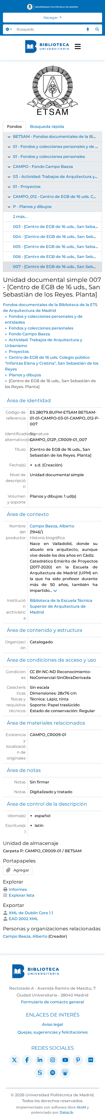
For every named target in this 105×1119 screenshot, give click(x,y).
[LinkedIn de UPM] (39, 1060)
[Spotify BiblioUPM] (52, 1073)
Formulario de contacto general (52, 1002)
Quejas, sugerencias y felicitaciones (53, 1032)
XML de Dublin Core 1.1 (31, 913)
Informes (18, 889)
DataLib (66, 1112)
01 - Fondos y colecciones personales (49, 156)
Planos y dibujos (25, 375)
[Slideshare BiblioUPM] (65, 1073)
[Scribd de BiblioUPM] (39, 1073)
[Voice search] (88, 29)
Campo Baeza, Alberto (52, 526)
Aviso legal (52, 1024)
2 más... (20, 216)
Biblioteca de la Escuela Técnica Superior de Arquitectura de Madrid (61, 606)
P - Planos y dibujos (32, 206)
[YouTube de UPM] (65, 1060)
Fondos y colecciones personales (41, 328)
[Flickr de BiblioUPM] (90, 1060)
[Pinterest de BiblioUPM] (78, 1060)
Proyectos (19, 351)
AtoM (81, 1107)
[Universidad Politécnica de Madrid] (52, 7)
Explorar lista (21, 895)
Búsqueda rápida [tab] (47, 126)
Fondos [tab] (14, 126)
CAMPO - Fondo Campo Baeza (43, 166)
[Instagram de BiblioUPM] (52, 1060)
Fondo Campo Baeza (29, 334)
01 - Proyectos (27, 186)
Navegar (51, 17)
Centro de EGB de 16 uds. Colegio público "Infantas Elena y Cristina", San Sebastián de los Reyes (51, 363)
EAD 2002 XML (23, 918)
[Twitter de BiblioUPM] (14, 1060)
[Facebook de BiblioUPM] (27, 1060)
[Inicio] (47, 46)
